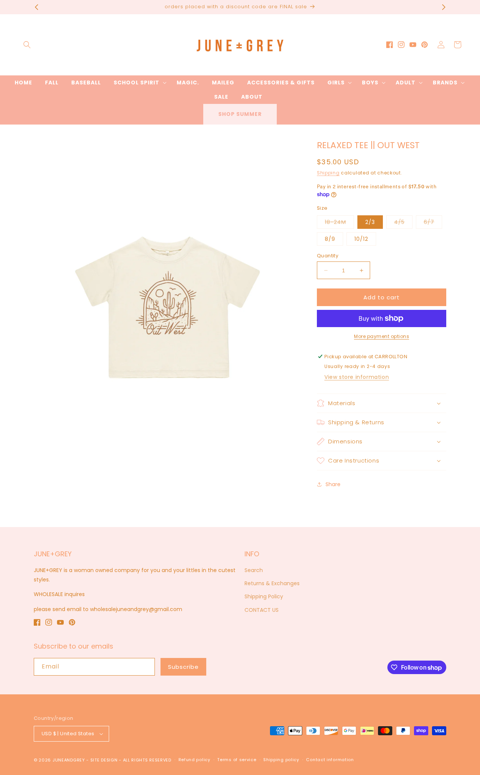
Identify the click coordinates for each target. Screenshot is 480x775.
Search (253, 570)
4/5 (403, 223)
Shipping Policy (263, 596)
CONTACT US (261, 610)
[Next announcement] (443, 7)
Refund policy (194, 760)
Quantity (327, 255)
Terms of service (236, 760)
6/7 (433, 223)
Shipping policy (281, 760)
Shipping (328, 173)
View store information (356, 377)
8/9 (330, 239)
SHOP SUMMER (240, 114)
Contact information (330, 760)
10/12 (361, 239)
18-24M (339, 223)
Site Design (104, 760)
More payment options (381, 336)
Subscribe (183, 667)
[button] (27, 44)
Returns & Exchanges (272, 583)
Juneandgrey (68, 760)
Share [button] (333, 484)
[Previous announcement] (36, 7)
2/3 (370, 222)
